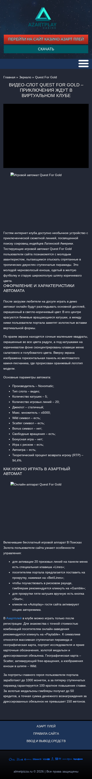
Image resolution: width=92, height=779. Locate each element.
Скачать (46, 49)
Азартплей (14, 618)
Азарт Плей (46, 726)
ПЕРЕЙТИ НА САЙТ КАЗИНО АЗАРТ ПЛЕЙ (46, 39)
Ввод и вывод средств (46, 741)
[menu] (83, 63)
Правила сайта (46, 733)
